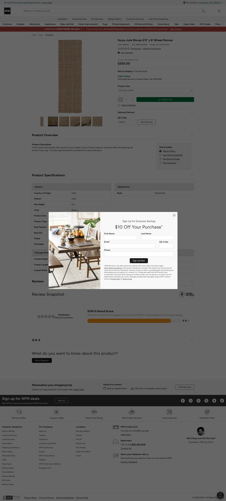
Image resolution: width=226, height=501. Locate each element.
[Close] (174, 215)
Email (106, 242)
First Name (109, 234)
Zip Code (163, 242)
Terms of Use (127, 279)
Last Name (146, 234)
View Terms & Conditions (113, 268)
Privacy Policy (115, 279)
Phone (107, 250)
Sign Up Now (139, 260)
